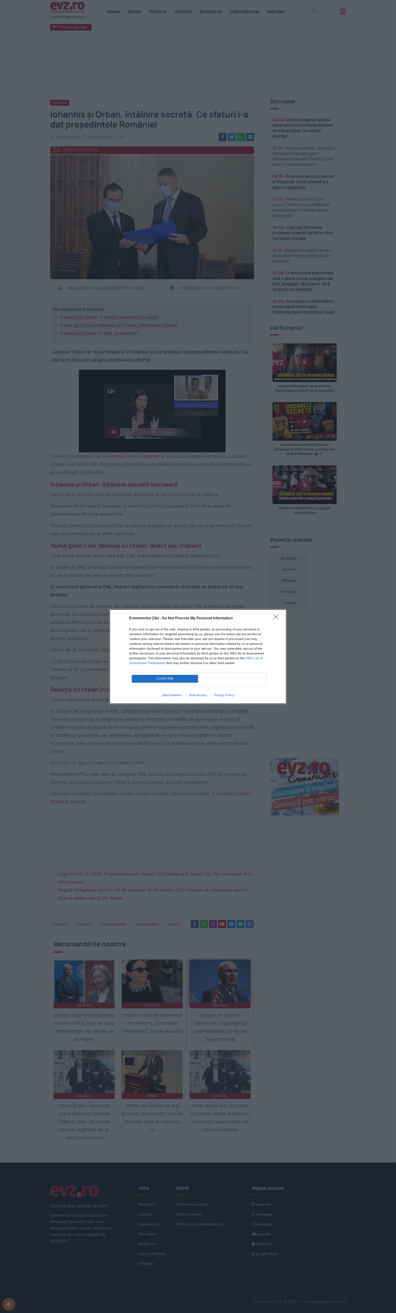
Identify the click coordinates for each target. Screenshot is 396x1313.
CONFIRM (165, 678)
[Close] (277, 618)
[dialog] (198, 656)
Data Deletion (172, 695)
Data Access (198, 695)
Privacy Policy (224, 695)
